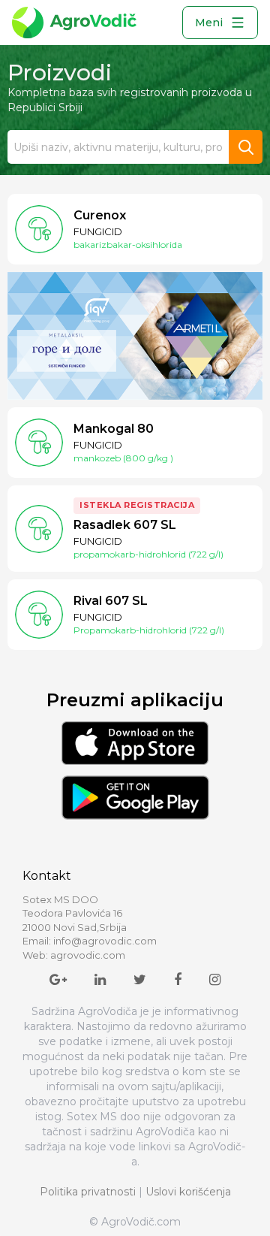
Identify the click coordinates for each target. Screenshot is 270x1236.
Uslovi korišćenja (188, 1191)
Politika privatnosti (88, 1191)
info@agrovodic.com (105, 941)
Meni (209, 22)
